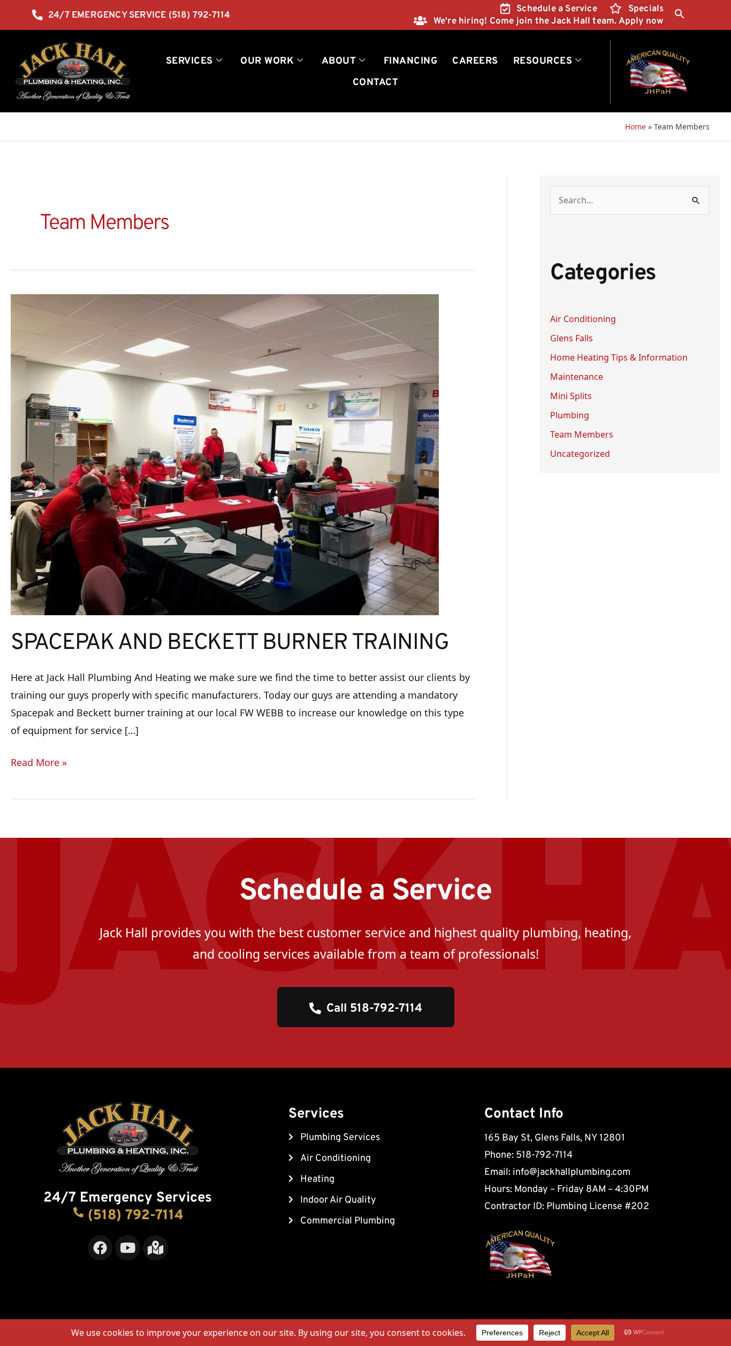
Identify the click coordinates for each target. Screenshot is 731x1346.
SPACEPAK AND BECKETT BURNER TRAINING (229, 643)
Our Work (267, 61)
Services (189, 61)
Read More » (39, 761)
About (339, 61)
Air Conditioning (583, 319)
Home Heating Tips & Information (619, 357)
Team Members (581, 434)
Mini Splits (571, 396)
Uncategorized (580, 454)
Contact (376, 83)
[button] (679, 13)
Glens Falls (571, 338)
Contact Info (524, 1114)
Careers (475, 61)
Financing (411, 61)
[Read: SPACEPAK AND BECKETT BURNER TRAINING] (225, 453)
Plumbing (569, 415)
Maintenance (576, 377)
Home (635, 126)
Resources (543, 61)
